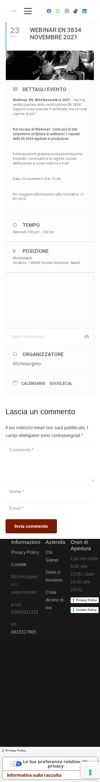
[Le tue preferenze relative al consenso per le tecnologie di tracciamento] (90, 772)
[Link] (14, 11)
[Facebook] (48, 11)
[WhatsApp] (57, 11)
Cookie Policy (86, 610)
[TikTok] (75, 11)
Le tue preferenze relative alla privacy (55, 764)
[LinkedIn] (84, 11)
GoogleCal (60, 383)
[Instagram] (66, 11)
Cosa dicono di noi (55, 600)
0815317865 (23, 632)
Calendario (33, 383)
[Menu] (27, 11)
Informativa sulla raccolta (34, 775)
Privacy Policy (25, 552)
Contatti (18, 564)
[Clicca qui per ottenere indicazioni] (84, 336)
